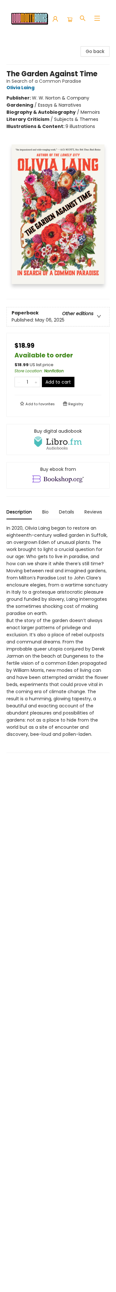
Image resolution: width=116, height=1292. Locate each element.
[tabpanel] (58, 638)
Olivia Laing (20, 87)
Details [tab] (66, 512)
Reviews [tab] (93, 512)
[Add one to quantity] (36, 382)
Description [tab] (19, 512)
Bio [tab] (45, 512)
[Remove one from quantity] (19, 382)
